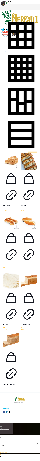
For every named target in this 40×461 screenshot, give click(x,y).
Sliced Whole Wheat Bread (9, 384)
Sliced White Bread (25, 324)
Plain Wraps (6, 324)
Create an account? (3, 452)
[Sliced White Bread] (29, 281)
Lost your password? (5, 447)
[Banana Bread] (29, 161)
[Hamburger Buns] (11, 221)
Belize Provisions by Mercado (18, 402)
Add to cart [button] (5, 210)
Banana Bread (24, 205)
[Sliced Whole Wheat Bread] (11, 340)
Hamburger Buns (6, 265)
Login (3, 445)
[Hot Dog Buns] (29, 221)
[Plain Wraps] (11, 281)
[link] (21, 34)
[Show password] (37, 443)
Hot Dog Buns (23, 265)
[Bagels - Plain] (11, 161)
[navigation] (20, 457)
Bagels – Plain (6, 205)
